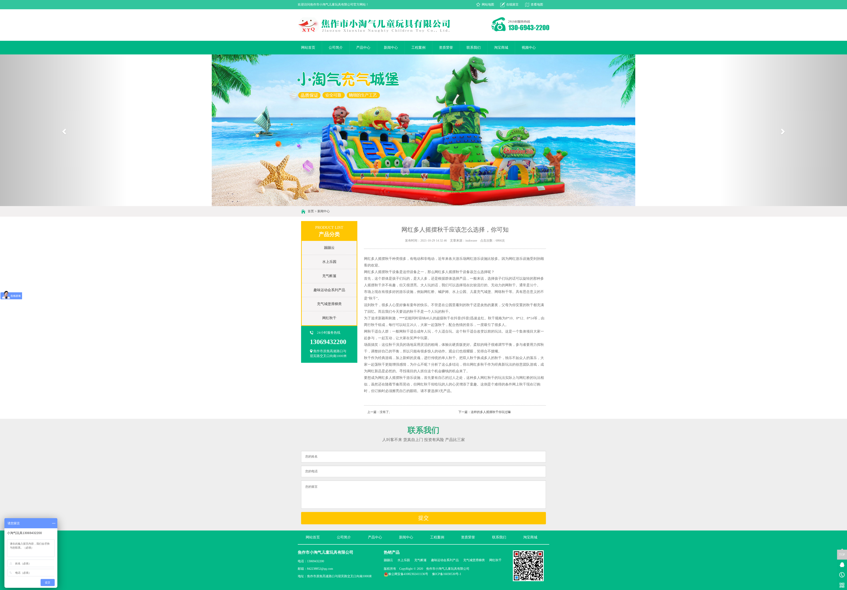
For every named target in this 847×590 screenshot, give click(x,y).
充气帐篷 (329, 276)
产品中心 (363, 47)
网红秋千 (329, 318)
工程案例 (418, 47)
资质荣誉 (446, 47)
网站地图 (488, 4)
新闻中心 (391, 47)
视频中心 (529, 47)
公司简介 (336, 47)
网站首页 (308, 47)
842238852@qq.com (320, 568)
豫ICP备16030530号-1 (446, 574)
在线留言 (512, 4)
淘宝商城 (501, 47)
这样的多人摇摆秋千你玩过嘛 (491, 412)
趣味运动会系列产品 (329, 290)
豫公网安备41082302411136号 (408, 574)
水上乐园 (329, 262)
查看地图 (537, 4)
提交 (423, 518)
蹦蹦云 (329, 247)
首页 (311, 211)
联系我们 (474, 47)
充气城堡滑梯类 (329, 304)
